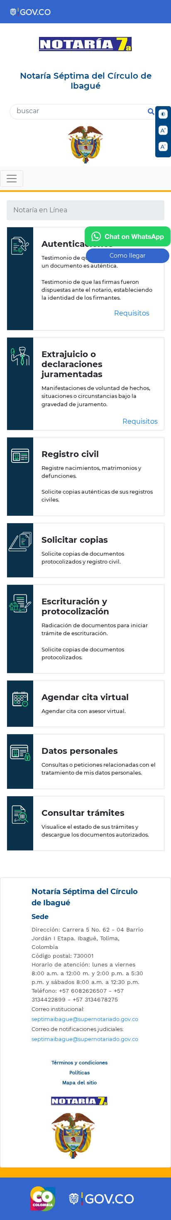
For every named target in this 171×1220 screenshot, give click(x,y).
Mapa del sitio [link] (79, 1083)
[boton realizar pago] (127, 236)
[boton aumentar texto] (163, 130)
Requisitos (131, 313)
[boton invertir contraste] (163, 114)
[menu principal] (85, 179)
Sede (40, 917)
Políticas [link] (79, 1073)
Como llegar (128, 255)
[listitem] (88, 938)
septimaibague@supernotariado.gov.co (85, 1019)
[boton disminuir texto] (163, 146)
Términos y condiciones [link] (79, 1063)
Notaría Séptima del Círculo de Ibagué (85, 897)
